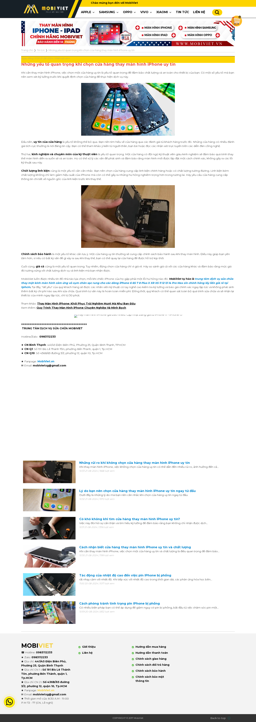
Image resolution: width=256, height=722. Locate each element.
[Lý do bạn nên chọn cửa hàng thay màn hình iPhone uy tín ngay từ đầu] (49, 500)
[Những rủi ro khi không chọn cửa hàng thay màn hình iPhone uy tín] (49, 472)
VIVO (144, 12)
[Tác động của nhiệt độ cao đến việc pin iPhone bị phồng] (49, 584)
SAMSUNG (107, 12)
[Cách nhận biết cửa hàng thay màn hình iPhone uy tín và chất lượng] (49, 556)
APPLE (86, 12)
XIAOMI (162, 12)
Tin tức (182, 12)
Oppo (127, 12)
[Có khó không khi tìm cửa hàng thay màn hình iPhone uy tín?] (49, 528)
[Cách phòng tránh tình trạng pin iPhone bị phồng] (49, 612)
